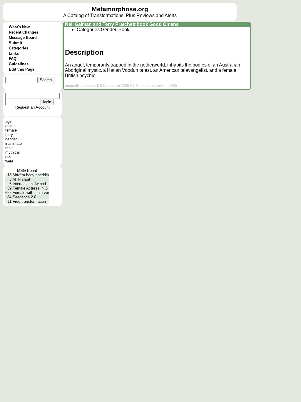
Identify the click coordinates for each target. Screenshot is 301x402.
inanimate (13, 143)
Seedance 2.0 (24, 197)
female (11, 130)
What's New (19, 27)
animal (10, 126)
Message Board (23, 37)
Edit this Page (21, 69)
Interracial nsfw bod (29, 184)
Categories (18, 48)
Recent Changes (23, 32)
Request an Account (32, 107)
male (9, 148)
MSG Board (27, 170)
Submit (15, 43)
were (9, 161)
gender (11, 139)
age (8, 121)
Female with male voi (31, 192)
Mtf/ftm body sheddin (31, 175)
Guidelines (19, 64)
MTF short (21, 179)
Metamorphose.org (120, 9)
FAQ (12, 59)
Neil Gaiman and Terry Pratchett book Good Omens (122, 24)
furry (9, 134)
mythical (12, 152)
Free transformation (29, 201)
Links (14, 53)
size (8, 157)
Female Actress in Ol (31, 188)
